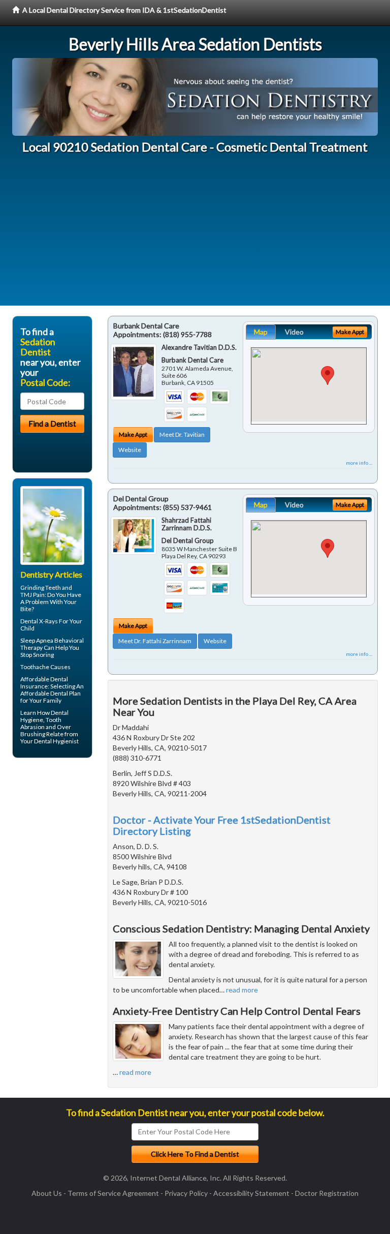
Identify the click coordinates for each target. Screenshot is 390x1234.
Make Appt (133, 434)
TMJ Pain (32, 594)
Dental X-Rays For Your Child (51, 624)
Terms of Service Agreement (113, 1193)
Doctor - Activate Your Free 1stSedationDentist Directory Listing (222, 825)
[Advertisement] (195, 234)
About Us (46, 1193)
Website (129, 450)
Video (294, 331)
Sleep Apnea (36, 640)
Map (261, 331)
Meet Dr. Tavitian (182, 434)
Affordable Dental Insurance (44, 682)
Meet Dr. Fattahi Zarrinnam (154, 641)
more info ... (359, 463)
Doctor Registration (327, 1193)
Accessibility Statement (251, 1193)
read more (242, 989)
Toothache (34, 667)
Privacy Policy (186, 1193)
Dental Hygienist (56, 741)
